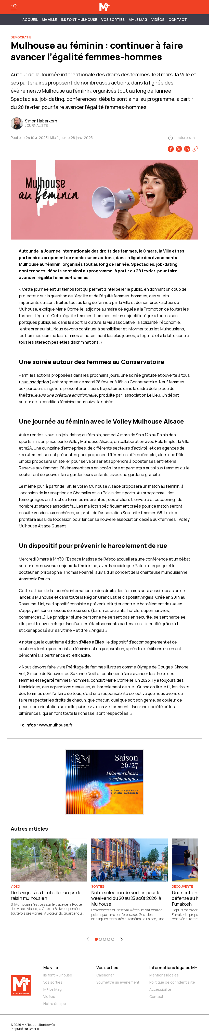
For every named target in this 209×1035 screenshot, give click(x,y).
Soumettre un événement (117, 982)
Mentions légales (164, 975)
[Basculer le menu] (14, 7)
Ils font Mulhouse (57, 975)
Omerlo (34, 1029)
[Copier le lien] (195, 149)
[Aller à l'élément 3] (104, 939)
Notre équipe (54, 1003)
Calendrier (105, 975)
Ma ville (50, 967)
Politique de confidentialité (172, 982)
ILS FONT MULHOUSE (79, 19)
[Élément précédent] (87, 939)
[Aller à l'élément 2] (100, 939)
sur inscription (35, 382)
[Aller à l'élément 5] (113, 939)
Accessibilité (160, 989)
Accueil (30, 19)
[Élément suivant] (121, 939)
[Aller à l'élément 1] (96, 939)
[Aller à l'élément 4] (109, 939)
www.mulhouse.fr (55, 725)
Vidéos (157, 19)
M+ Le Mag (138, 19)
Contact (177, 19)
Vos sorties (113, 19)
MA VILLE (49, 19)
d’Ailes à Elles (91, 642)
